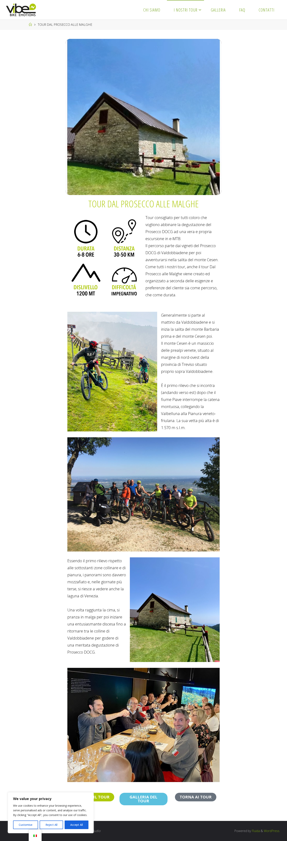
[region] (51, 812)
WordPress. (272, 831)
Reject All (51, 825)
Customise (25, 825)
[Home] (30, 24)
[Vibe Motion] (21, 9)
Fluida (255, 831)
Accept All (76, 825)
